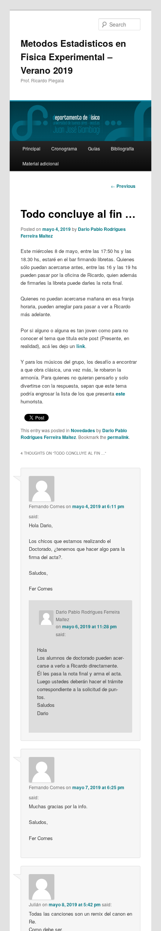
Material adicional (40, 163)
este (120, 393)
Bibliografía (122, 148)
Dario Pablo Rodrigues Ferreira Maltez (74, 433)
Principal (31, 148)
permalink (118, 437)
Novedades (83, 430)
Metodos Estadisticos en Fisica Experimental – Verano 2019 (73, 56)
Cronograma (64, 148)
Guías (94, 148)
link (80, 345)
